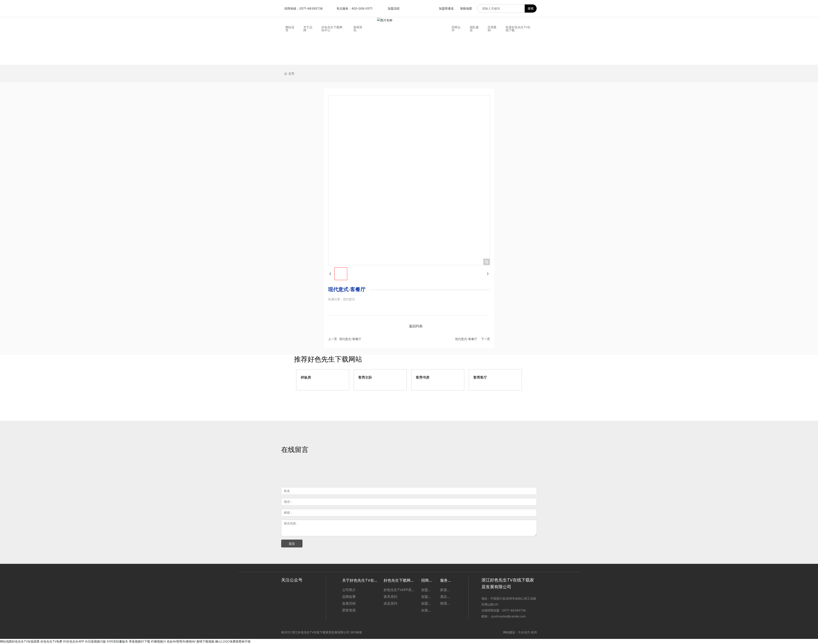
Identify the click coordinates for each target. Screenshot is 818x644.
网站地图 (6, 641)
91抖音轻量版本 (117, 641)
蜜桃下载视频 (205, 641)
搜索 (531, 8)
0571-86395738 (514, 610)
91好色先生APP (73, 641)
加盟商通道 (446, 8)
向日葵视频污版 (95, 641)
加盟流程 (394, 8)
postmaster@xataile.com (508, 616)
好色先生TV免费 (51, 641)
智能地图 (466, 8)
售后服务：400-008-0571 (355, 8)
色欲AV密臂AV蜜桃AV (181, 641)
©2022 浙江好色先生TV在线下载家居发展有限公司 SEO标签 (321, 632)
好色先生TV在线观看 (26, 641)
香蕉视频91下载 (139, 641)
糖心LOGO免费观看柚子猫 (233, 641)
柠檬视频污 (158, 641)
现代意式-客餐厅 (350, 339)
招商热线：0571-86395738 (303, 8)
